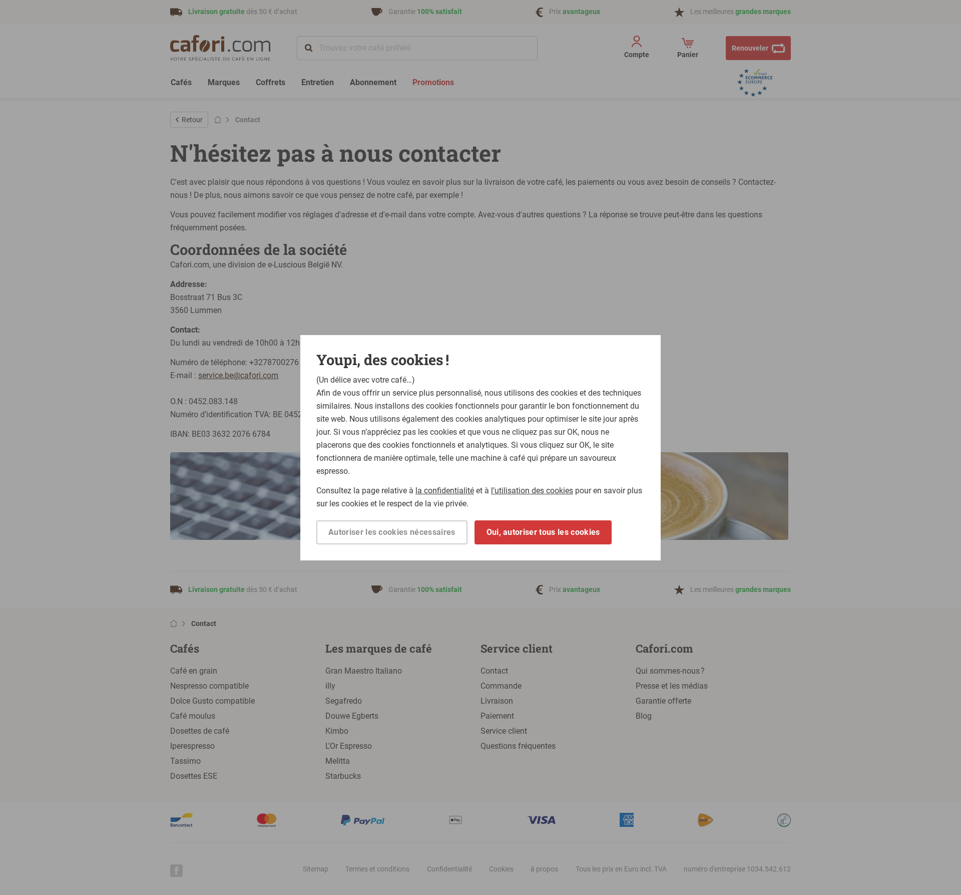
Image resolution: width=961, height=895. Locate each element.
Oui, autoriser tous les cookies (543, 532)
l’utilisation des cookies (532, 490)
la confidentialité (444, 490)
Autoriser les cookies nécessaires (391, 532)
